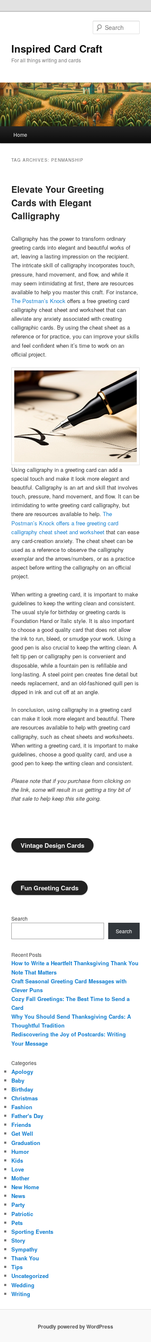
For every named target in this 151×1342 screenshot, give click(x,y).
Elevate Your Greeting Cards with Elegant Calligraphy (57, 202)
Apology (22, 1072)
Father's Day (27, 1116)
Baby (17, 1080)
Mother (20, 1178)
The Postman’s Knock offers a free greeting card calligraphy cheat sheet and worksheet (64, 522)
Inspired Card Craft (56, 48)
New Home (25, 1187)
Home (20, 134)
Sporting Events (32, 1231)
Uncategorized (30, 1276)
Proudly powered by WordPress (75, 1326)
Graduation (25, 1143)
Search (19, 918)
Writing (20, 1294)
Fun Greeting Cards (49, 887)
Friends (21, 1125)
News (18, 1196)
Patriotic (22, 1214)
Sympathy (24, 1249)
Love (17, 1169)
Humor (20, 1152)
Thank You (25, 1258)
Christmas (24, 1098)
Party (18, 1205)
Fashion (21, 1107)
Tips (17, 1267)
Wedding (22, 1285)
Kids (17, 1160)
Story (18, 1240)
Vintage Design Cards (52, 845)
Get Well (22, 1133)
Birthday (22, 1089)
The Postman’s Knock (38, 301)
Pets (17, 1223)
